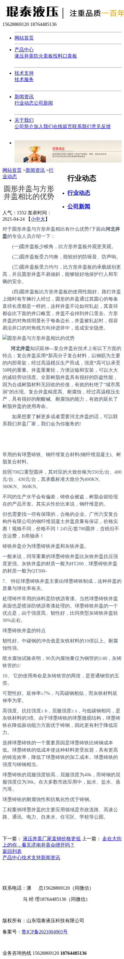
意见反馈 (101, 126)
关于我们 (24, 120)
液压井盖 (24, 55)
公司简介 (24, 126)
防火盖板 (43, 55)
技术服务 (24, 79)
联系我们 (81, 126)
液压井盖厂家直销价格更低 (52, 838)
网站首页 (24, 37)
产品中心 (24, 49)
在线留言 (62, 126)
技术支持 (24, 73)
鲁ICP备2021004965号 (45, 931)
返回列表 (12, 851)
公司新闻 (43, 103)
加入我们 (43, 126)
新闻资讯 (24, 96)
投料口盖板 (65, 55)
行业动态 (24, 103)
